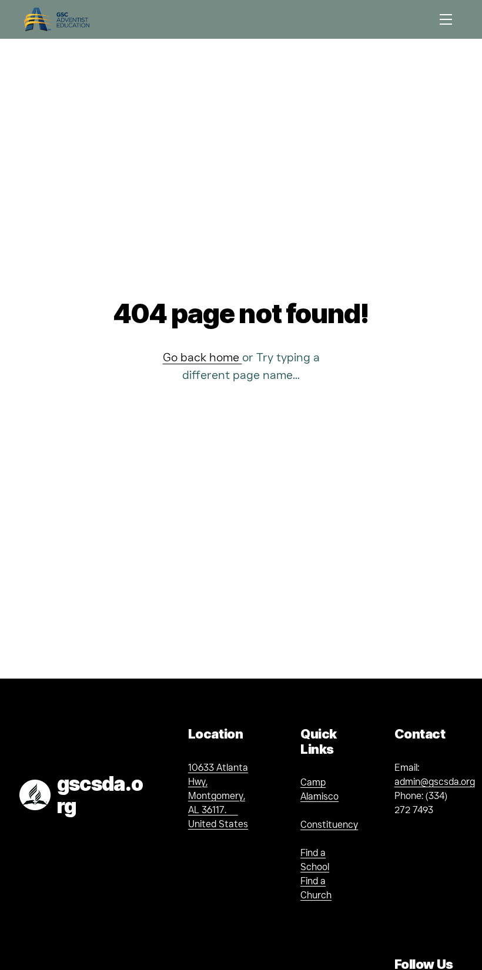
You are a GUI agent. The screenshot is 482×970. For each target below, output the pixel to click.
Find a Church (316, 888)
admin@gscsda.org (434, 781)
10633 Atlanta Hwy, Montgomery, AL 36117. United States (218, 796)
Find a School (314, 859)
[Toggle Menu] (446, 19)
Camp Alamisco (319, 789)
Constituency (329, 824)
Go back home (202, 357)
